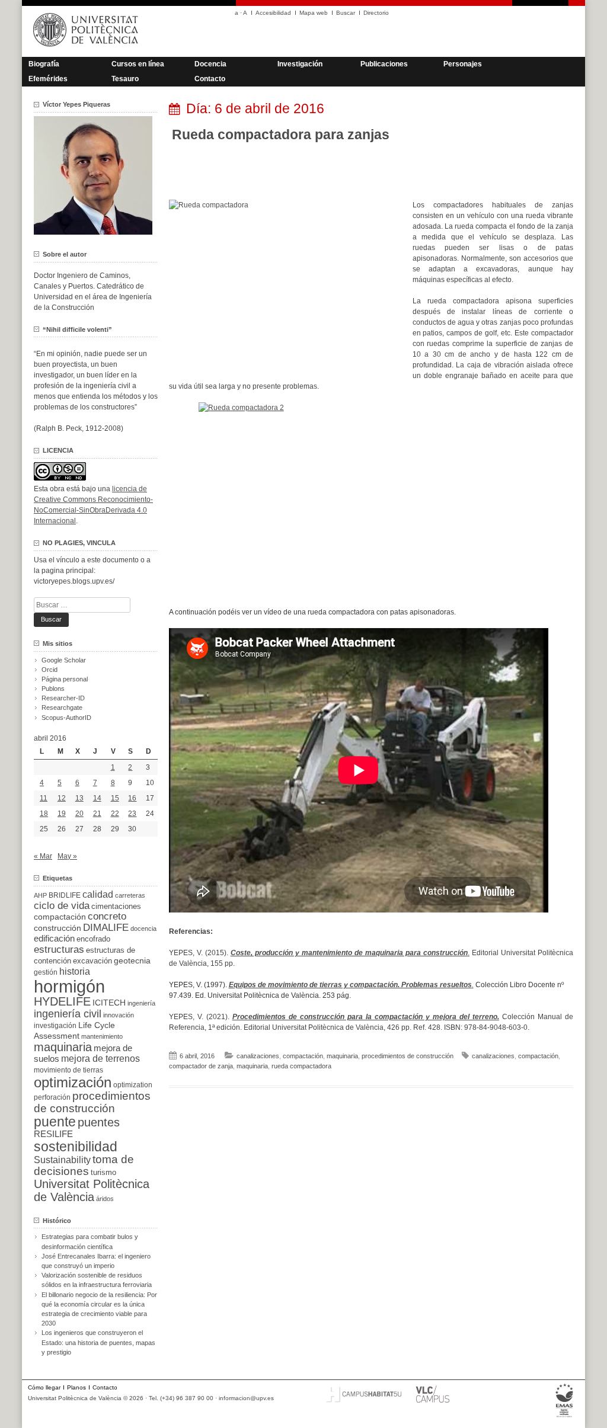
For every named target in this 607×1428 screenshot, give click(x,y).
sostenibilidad (75, 1146)
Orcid (49, 669)
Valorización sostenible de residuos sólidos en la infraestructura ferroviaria (96, 1280)
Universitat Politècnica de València (91, 1190)
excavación (92, 960)
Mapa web (313, 12)
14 (97, 798)
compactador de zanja (201, 1066)
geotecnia (132, 960)
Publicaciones (384, 64)
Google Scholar (63, 660)
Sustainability (62, 1160)
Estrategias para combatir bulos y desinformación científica (89, 1241)
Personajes (462, 64)
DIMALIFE (106, 927)
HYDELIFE (62, 1001)
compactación (303, 1055)
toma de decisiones (84, 1165)
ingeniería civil (67, 1013)
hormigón (69, 986)
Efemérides (48, 79)
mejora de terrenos (100, 1059)
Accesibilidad (273, 12)
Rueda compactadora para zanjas (280, 134)
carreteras (130, 895)
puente (55, 1121)
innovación (118, 1015)
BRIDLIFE (65, 895)
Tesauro (125, 79)
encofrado (93, 938)
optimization (132, 1085)
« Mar (43, 856)
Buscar (345, 12)
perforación (52, 1097)
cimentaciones (116, 906)
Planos (76, 1387)
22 (115, 813)
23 (132, 813)
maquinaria (342, 1055)
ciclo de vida (62, 905)
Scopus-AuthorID (66, 717)
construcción (57, 928)
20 (79, 813)
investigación (55, 1026)
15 (115, 798)
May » (67, 856)
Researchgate (61, 707)
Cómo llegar (44, 1387)
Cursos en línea (137, 64)
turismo (103, 1172)
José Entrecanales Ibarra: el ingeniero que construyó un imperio (96, 1261)
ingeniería (141, 1003)
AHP (40, 895)
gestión (45, 972)
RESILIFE (53, 1134)
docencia (143, 928)
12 (61, 798)
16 (132, 798)
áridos (105, 1198)
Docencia (210, 64)
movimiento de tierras (68, 1070)
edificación (54, 938)
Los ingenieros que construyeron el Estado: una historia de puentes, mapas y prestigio (98, 1342)
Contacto (209, 79)
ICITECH (109, 1002)
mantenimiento (102, 1036)
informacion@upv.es (246, 1398)
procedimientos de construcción (407, 1055)
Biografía (43, 64)
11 (43, 798)
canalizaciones (258, 1055)
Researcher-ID (63, 698)
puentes (99, 1122)
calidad (97, 894)
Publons (53, 688)
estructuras (59, 949)
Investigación (299, 64)
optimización (72, 1082)
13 (79, 798)
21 (97, 813)
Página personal (64, 679)
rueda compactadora (301, 1066)
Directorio (376, 12)
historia (74, 971)
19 (61, 813)
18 (44, 813)
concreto (107, 916)
